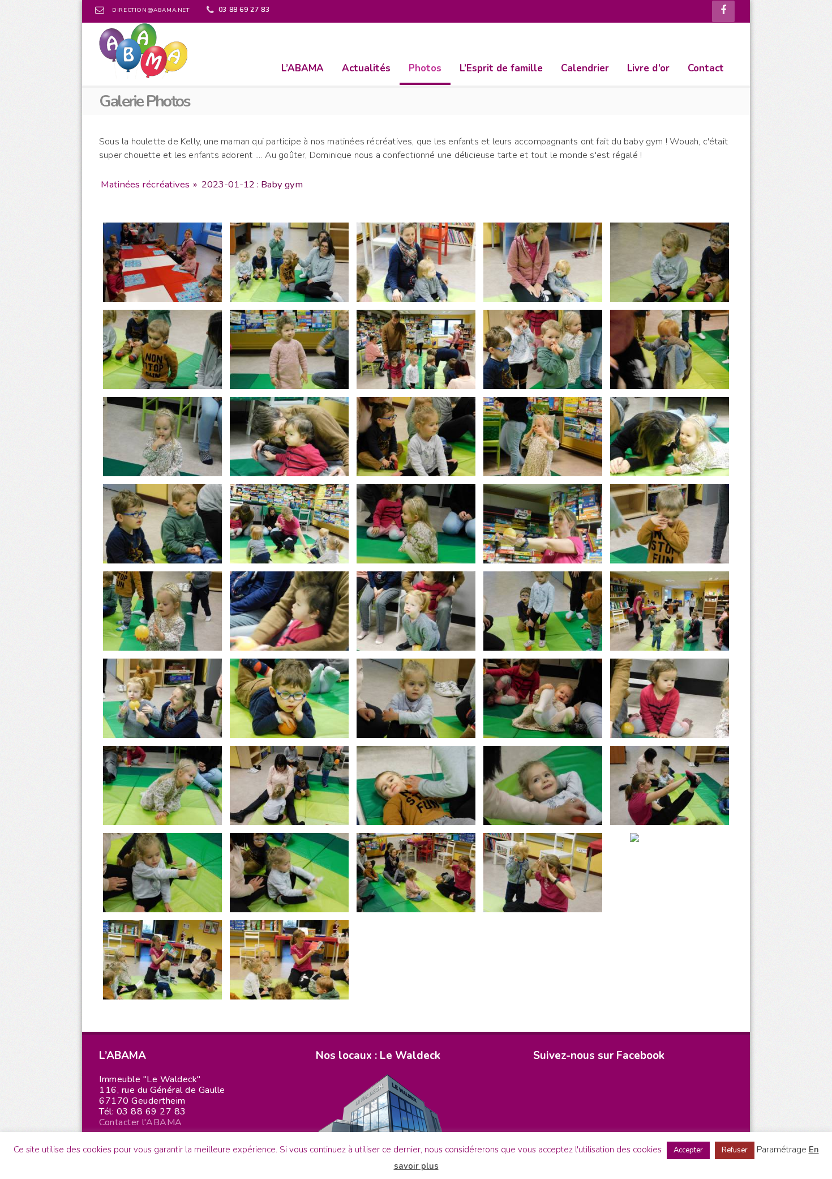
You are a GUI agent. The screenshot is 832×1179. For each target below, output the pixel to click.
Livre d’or (648, 68)
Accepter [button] (688, 1150)
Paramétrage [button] (782, 1149)
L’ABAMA (302, 68)
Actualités (366, 68)
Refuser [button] (735, 1150)
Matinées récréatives (145, 184)
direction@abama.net (150, 10)
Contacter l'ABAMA (140, 1122)
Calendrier (585, 68)
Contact (706, 68)
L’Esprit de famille (501, 68)
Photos (425, 68)
